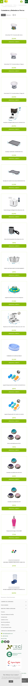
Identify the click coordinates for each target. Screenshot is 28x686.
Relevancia (8, 15)
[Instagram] (8, 641)
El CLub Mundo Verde (6, 627)
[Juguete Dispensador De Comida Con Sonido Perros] (14, 376)
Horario (3, 611)
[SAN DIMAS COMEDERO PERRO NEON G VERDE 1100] (14, 551)
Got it (11, 681)
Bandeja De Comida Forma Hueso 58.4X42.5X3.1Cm (14, 181)
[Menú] (1, 1)
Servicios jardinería (5, 622)
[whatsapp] (2, 641)
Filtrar (3, 14)
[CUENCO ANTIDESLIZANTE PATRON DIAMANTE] (14, 260)
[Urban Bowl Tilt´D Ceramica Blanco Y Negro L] (14, 55)
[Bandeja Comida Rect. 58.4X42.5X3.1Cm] (14, 143)
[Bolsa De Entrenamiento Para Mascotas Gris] (14, 230)
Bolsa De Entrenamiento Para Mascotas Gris (14, 239)
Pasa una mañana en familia (7, 614)
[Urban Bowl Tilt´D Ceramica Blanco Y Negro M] (14, 85)
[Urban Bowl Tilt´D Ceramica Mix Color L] (14, 26)
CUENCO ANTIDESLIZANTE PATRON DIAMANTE (14, 268)
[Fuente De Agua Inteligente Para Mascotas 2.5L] (14, 201)
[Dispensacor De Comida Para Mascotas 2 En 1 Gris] (14, 318)
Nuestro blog (4, 638)
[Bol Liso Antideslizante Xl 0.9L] (14, 435)
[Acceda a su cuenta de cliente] (21, 2)
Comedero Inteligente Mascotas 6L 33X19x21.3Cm (14, 122)
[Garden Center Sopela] (6, 1)
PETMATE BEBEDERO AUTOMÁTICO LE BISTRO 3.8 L (14, 589)
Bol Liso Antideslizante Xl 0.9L (14, 443)
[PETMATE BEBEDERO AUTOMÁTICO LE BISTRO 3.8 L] (14, 579)
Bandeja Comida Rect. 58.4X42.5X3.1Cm (14, 151)
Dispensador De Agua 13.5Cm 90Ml (14, 531)
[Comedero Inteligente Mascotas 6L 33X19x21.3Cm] (14, 114)
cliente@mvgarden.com (8, 633)
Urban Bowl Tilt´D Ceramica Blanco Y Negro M (14, 93)
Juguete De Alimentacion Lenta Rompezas (14, 297)
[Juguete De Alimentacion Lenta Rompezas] (14, 289)
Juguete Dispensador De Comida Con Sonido (14, 414)
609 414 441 (5, 636)
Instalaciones (4, 617)
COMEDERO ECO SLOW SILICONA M (14, 356)
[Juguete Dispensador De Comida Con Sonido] (14, 406)
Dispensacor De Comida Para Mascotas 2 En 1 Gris (14, 327)
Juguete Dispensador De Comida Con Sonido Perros (14, 385)
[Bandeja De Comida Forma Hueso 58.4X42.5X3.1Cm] (14, 172)
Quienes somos (4, 619)
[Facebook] (5, 641)
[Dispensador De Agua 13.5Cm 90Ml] (14, 522)
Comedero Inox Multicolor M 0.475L (14, 472)
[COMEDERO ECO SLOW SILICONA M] (14, 347)
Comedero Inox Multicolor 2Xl (14, 502)
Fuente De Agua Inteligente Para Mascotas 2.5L (14, 210)
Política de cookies (22, 673)
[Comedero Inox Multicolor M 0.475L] (14, 464)
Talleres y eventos (5, 624)
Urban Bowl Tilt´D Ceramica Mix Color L (14, 35)
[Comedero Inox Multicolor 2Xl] (14, 493)
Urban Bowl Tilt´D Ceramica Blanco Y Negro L (14, 64)
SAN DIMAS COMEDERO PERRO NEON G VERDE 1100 (14, 562)
